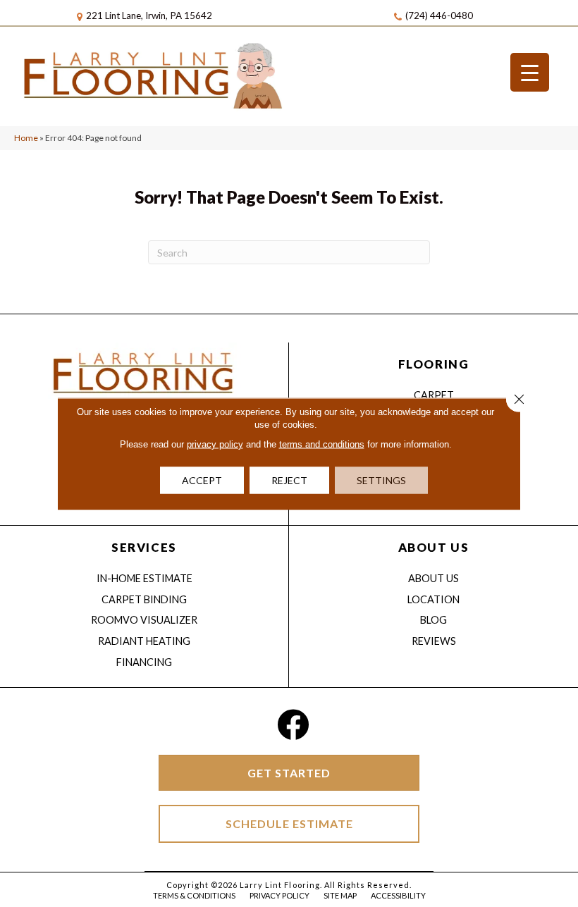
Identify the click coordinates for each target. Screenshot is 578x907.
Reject (289, 480)
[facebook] (293, 725)
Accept (202, 480)
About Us (433, 578)
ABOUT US (433, 547)
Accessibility (398, 895)
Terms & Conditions (194, 895)
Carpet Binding (144, 599)
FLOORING (433, 364)
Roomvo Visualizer (144, 620)
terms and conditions (321, 443)
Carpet (434, 395)
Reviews (434, 641)
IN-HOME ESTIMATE (144, 578)
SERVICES (143, 547)
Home (26, 137)
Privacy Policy (279, 895)
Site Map (340, 895)
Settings (381, 480)
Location (433, 599)
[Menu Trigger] (529, 72)
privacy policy (215, 443)
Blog (433, 620)
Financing (144, 662)
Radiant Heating (144, 641)
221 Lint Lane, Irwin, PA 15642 (149, 15)
